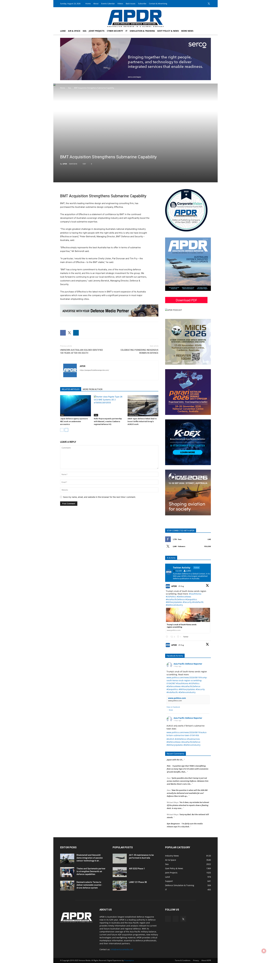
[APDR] (135, 17)
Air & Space (74, 30)
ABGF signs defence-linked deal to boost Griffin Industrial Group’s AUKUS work (142, 421)
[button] (207, 31)
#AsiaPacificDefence (175, 599)
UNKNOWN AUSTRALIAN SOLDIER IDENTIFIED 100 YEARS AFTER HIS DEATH (81, 351)
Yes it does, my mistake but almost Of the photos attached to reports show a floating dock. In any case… (188, 797)
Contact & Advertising (158, 3)
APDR (65, 164)
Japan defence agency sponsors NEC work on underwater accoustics (74, 421)
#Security (187, 602)
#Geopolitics (191, 599)
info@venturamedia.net (122, 949)
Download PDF (186, 300)
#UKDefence (181, 739)
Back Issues (130, 3)
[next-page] (66, 430)
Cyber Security (115, 30)
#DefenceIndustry (174, 605)
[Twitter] (209, 3)
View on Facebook (173, 707)
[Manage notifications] (264, 951)
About (96, 3)
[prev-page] (62, 430)
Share (171, 710)
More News (187, 30)
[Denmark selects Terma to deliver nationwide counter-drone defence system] (67, 886)
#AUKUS (170, 739)
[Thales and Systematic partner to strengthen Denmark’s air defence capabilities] (67, 872)
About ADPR (206, 960)
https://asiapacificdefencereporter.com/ (94, 370)
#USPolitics (171, 596)
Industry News (133, 415)
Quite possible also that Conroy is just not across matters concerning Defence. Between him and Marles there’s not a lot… (187, 773)
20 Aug (181, 586)
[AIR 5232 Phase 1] (120, 872)
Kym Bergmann (173, 815)
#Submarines (193, 739)
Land (63, 30)
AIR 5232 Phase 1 (137, 868)
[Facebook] (199, 3)
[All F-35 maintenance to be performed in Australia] (120, 859)
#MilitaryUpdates (174, 602)
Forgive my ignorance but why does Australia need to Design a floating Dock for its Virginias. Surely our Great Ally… (188, 827)
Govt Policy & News (168, 30)
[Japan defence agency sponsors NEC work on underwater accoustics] (75, 405)
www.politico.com (177, 698)
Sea (84, 30)
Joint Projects (96, 30)
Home (88, 3)
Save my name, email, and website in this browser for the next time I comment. (99, 497)
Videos (120, 3)
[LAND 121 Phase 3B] (120, 886)
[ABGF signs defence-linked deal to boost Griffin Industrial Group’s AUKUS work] (143, 405)
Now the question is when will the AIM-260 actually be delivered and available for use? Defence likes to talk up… (187, 785)
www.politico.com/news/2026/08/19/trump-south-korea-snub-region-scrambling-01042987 (187, 680)
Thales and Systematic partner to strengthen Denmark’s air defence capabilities (91, 871)
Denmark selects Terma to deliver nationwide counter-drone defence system (89, 885)
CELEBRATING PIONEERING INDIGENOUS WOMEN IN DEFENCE (139, 351)
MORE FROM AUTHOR (92, 389)
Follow (207, 546)
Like (209, 539)
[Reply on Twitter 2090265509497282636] (167, 637)
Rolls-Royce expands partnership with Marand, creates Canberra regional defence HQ (108, 421)
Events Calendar (108, 3)
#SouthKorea (195, 593)
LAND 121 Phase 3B (138, 882)
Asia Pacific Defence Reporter (188, 663)
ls (113, 232)
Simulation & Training (142, 30)
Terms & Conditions (182, 960)
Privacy (196, 960)
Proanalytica (129, 960)
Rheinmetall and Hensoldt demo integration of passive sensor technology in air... (90, 858)
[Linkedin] (204, 3)
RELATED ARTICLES (70, 389)
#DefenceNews (184, 596)
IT (126, 30)
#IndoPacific (198, 602)
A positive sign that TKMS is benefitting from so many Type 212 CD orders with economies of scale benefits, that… (187, 760)
